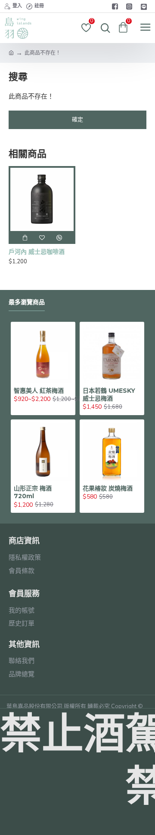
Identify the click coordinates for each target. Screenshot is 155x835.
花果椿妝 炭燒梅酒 (108, 488)
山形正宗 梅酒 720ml (33, 492)
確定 (77, 119)
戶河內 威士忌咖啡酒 (37, 252)
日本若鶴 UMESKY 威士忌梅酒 (109, 394)
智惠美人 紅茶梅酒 (39, 390)
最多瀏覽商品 (27, 302)
